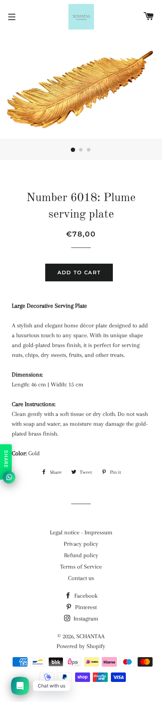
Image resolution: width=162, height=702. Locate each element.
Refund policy (81, 555)
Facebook (85, 595)
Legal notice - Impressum (81, 532)
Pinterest (85, 607)
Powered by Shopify (81, 646)
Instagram (85, 618)
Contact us (81, 578)
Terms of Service (81, 566)
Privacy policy (81, 543)
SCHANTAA (90, 636)
